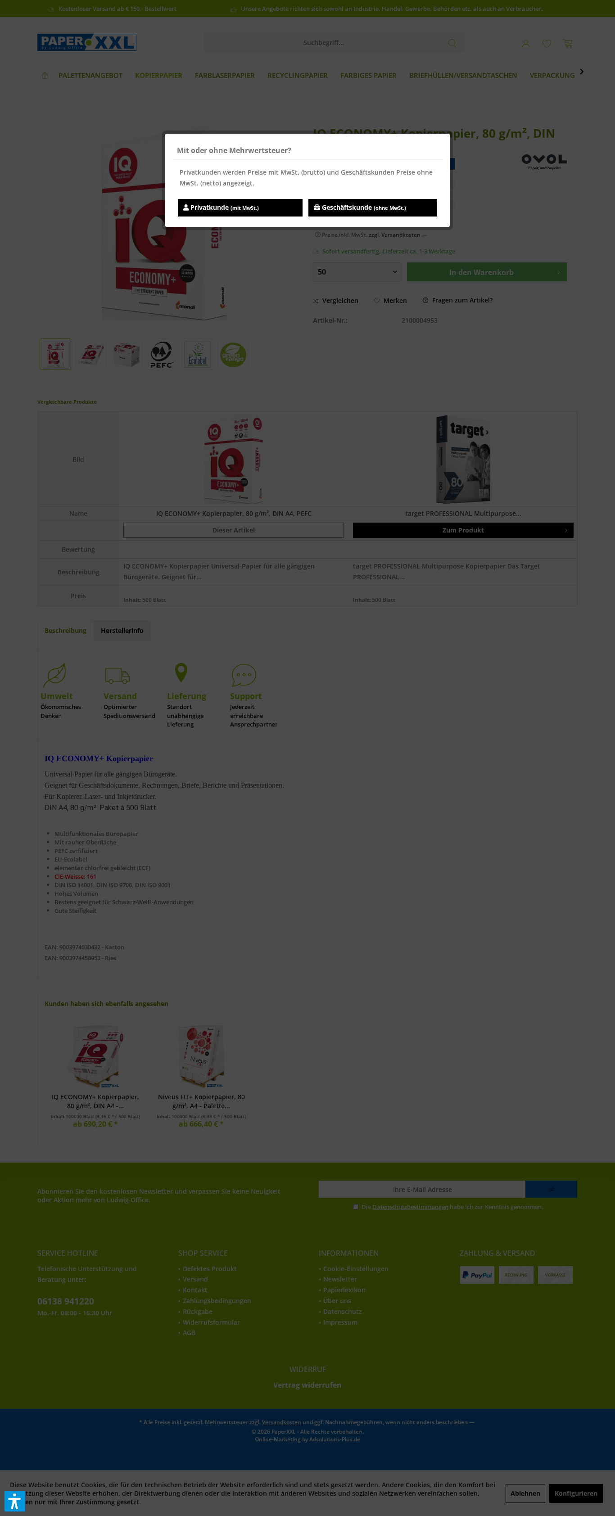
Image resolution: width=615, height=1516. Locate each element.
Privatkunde (224, 207)
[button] (15, 1501)
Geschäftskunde (363, 207)
